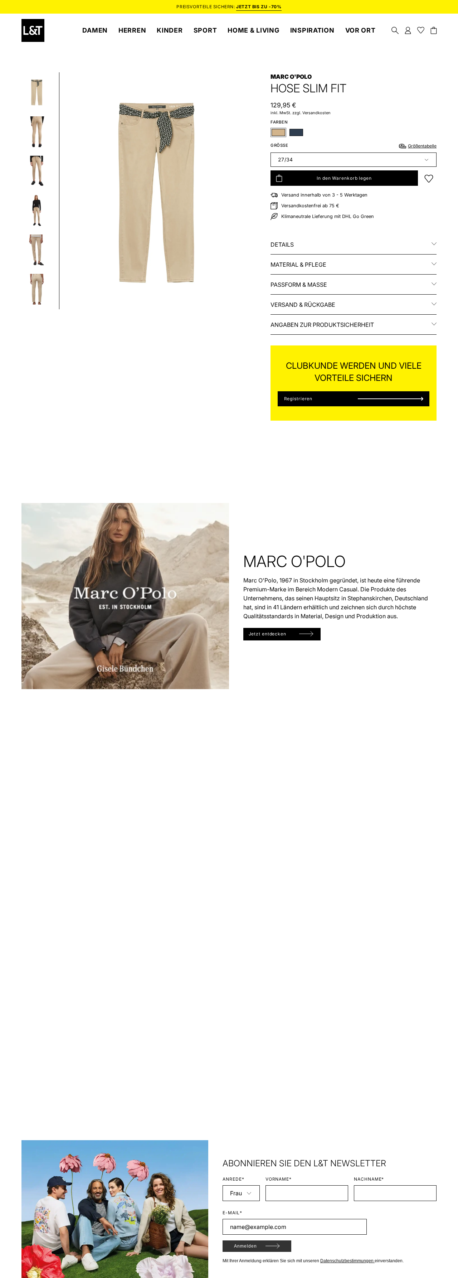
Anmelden (245, 1246)
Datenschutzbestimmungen (347, 1260)
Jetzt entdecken (268, 633)
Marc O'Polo (291, 76)
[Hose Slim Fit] (36, 92)
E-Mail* (232, 1212)
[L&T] (32, 30)
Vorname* (278, 1179)
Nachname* (369, 1179)
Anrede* (233, 1179)
